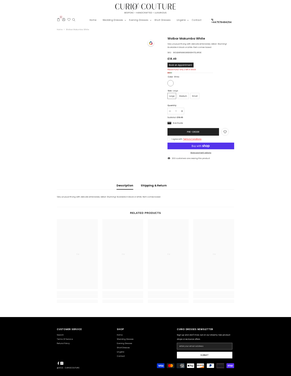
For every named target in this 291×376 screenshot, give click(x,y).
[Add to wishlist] (225, 132)
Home (59, 29)
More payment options (201, 152)
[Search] (73, 20)
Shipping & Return (154, 185)
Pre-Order (193, 131)
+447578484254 (221, 22)
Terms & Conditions (192, 139)
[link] (77, 296)
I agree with (176, 139)
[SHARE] (231, 132)
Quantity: (172, 105)
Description (125, 185)
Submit (205, 355)
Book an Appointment (180, 65)
